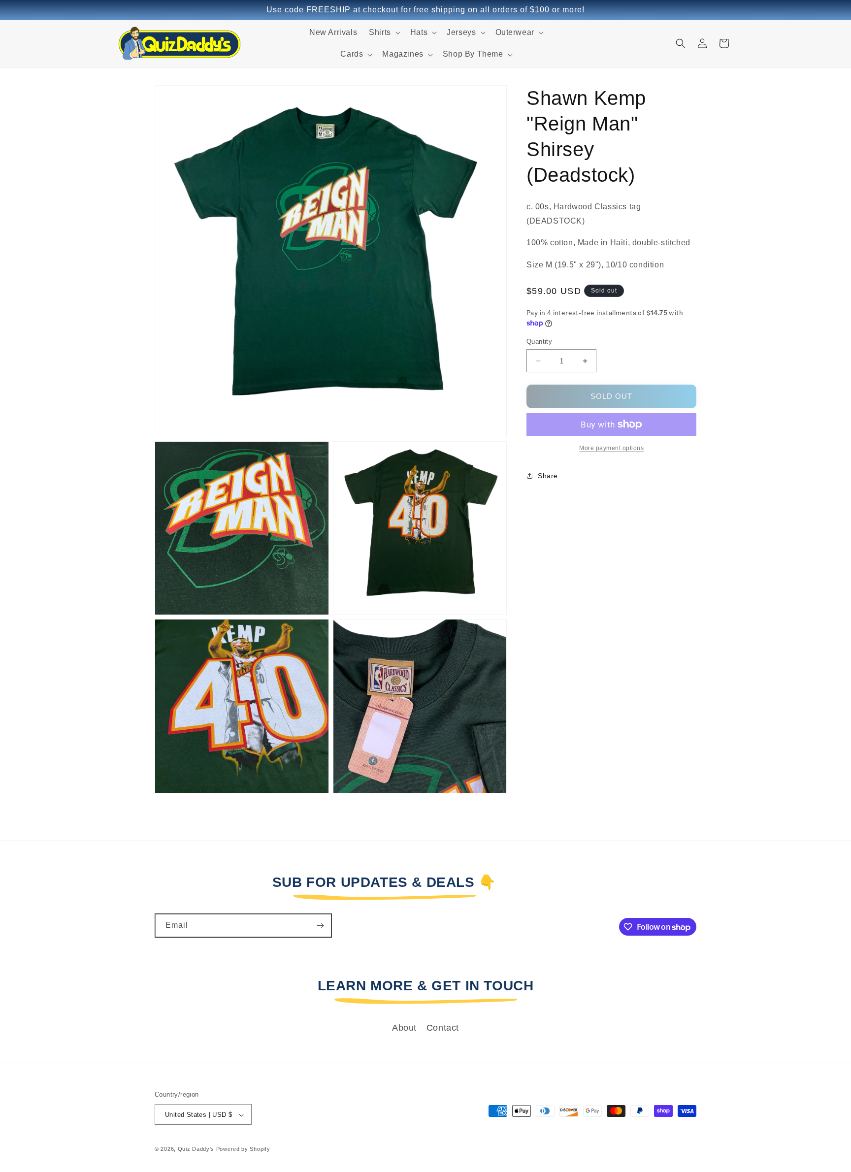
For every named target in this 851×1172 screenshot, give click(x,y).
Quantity (539, 341)
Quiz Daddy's (196, 1149)
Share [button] (548, 476)
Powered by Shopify (243, 1149)
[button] (383, 33)
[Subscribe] (320, 925)
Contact (442, 1028)
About (404, 1028)
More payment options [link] (611, 448)
